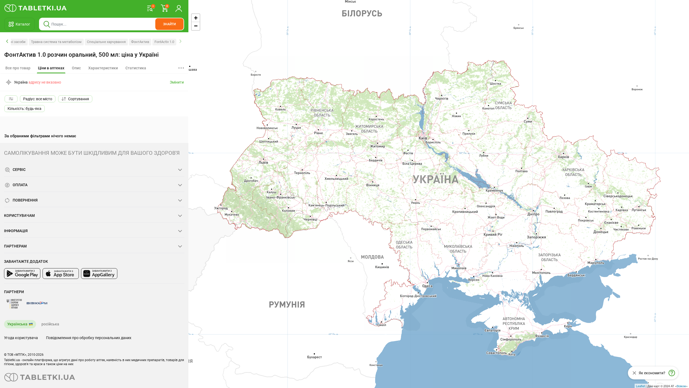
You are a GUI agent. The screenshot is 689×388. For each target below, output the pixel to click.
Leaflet (640, 386)
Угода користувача (21, 338)
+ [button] (196, 18)
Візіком (681, 386)
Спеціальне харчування (106, 42)
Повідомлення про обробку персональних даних (88, 338)
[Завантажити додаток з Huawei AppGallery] (99, 273)
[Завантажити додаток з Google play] (22, 273)
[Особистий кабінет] (178, 8)
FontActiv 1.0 (164, 42)
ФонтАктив (140, 42)
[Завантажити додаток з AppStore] (61, 273)
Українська (17, 324)
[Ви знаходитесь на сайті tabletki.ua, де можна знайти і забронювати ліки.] (35, 8)
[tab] (51, 68)
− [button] (196, 26)
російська (50, 324)
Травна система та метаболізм (56, 42)
